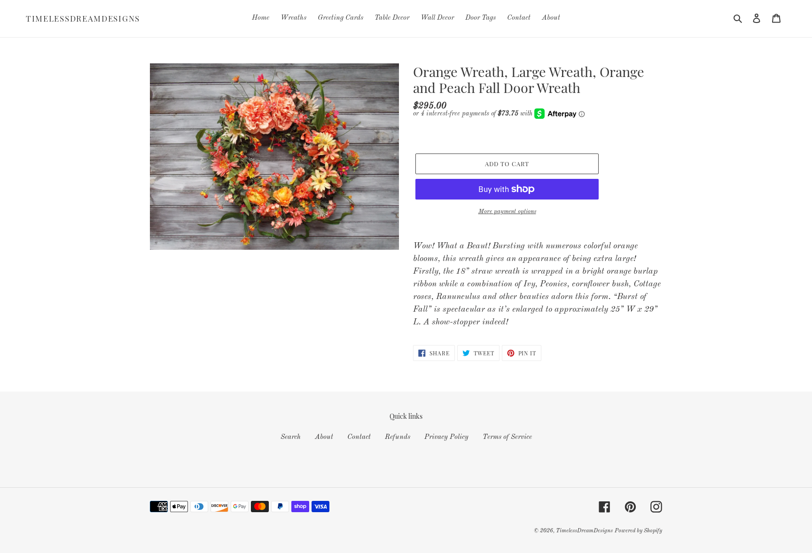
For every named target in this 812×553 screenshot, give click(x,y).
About (324, 437)
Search (291, 437)
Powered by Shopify (638, 531)
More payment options (507, 211)
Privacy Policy (446, 437)
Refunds (397, 437)
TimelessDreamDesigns (83, 18)
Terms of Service (507, 437)
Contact (359, 437)
